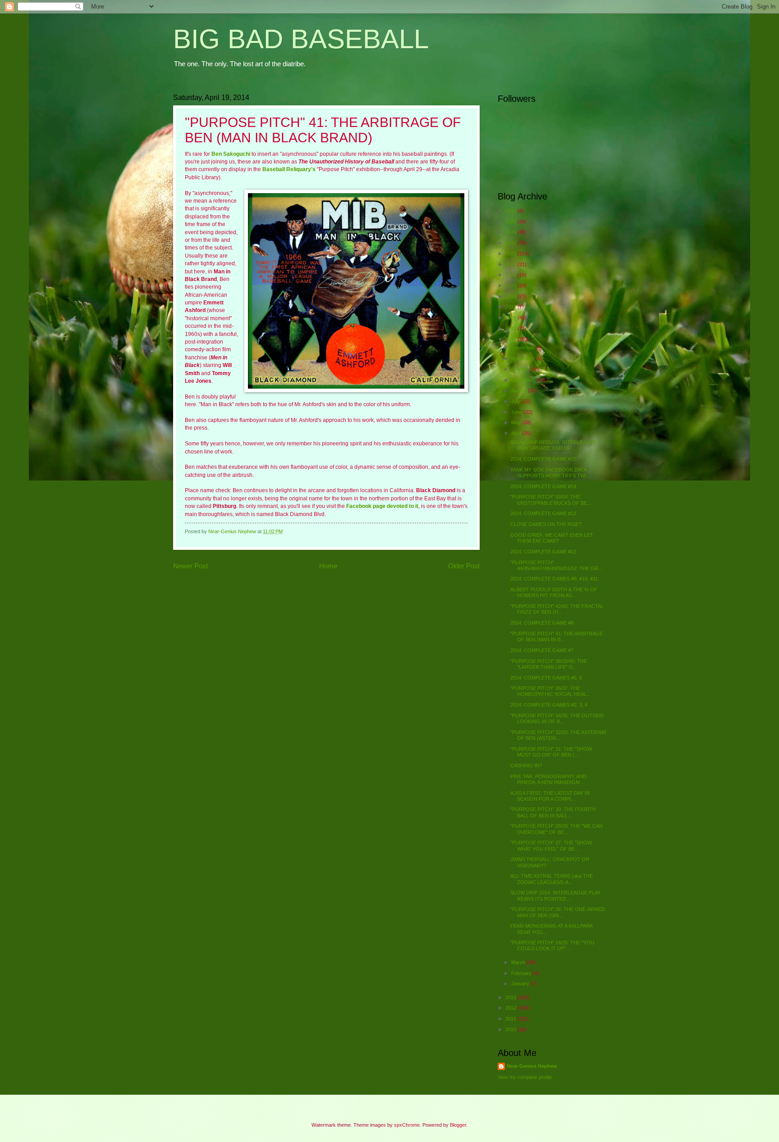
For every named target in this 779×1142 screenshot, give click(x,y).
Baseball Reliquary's (289, 169)
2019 (511, 285)
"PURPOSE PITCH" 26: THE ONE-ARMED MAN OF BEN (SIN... (557, 912)
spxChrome (407, 1125)
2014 (511, 339)
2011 (511, 1018)
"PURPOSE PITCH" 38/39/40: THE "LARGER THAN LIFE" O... (548, 664)
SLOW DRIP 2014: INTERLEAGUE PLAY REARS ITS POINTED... (555, 895)
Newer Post (190, 566)
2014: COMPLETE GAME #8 (541, 622)
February (522, 973)
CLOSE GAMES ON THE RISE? (546, 524)
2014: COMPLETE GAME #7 (541, 650)
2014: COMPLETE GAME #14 (543, 486)
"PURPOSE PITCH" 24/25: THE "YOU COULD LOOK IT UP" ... (552, 945)
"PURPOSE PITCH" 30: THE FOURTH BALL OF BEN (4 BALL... (553, 812)
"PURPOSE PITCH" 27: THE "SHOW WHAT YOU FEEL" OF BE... (551, 845)
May (516, 422)
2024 (511, 232)
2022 (511, 253)
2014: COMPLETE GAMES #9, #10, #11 (554, 578)
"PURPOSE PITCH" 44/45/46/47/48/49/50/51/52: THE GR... (556, 565)
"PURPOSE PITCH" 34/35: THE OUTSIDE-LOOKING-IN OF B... (557, 718)
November (523, 358)
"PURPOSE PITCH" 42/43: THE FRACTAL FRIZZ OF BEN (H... (557, 609)
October (521, 369)
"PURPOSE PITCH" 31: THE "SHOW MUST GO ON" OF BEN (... (551, 751)
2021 (511, 264)
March (519, 962)
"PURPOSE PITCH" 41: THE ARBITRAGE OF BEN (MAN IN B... (556, 636)
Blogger (458, 1125)
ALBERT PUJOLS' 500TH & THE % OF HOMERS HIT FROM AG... (553, 592)
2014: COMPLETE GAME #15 (543, 459)
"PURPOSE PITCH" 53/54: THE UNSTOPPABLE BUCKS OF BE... (550, 499)
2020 (511, 274)
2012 (511, 1008)
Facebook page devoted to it (382, 506)
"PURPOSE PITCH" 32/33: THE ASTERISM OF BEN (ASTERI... (558, 735)
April (516, 433)
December (523, 347)
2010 (511, 1029)
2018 (511, 296)
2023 (511, 242)
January (521, 983)
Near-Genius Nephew (532, 1066)
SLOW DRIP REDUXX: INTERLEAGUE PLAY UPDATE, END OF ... (553, 445)
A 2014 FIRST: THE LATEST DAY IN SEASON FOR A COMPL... (550, 796)
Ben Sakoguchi (230, 154)
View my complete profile (525, 1077)
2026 (511, 210)
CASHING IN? (526, 765)
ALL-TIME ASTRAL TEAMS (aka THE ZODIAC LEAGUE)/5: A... (551, 878)
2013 (511, 997)
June (517, 412)
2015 (511, 328)
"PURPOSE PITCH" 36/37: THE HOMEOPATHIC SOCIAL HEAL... (550, 691)
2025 (511, 221)
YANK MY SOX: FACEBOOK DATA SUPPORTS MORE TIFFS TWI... (550, 472)
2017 (511, 306)
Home (328, 566)
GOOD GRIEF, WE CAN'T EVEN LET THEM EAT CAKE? (551, 538)
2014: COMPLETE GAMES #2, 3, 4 (548, 704)
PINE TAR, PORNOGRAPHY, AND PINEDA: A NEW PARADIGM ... (548, 779)
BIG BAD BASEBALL (301, 39)
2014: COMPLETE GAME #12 (543, 551)
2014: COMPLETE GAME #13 (543, 513)
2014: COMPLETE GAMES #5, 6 (546, 677)
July (516, 401)
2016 (511, 317)
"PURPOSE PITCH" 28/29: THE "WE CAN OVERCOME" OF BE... (556, 828)
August (519, 390)
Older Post (464, 566)
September (523, 380)
